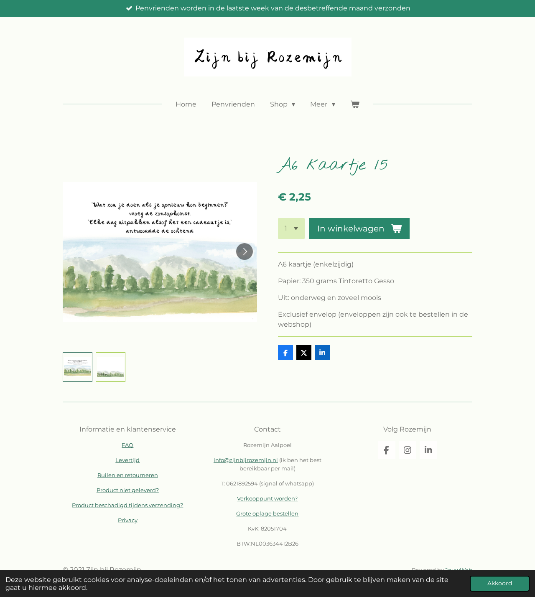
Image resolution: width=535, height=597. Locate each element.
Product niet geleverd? (128, 490)
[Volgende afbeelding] (244, 251)
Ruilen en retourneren (127, 475)
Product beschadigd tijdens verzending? (127, 505)
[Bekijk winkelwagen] (355, 104)
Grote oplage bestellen (267, 513)
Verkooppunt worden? (267, 498)
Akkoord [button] (499, 583)
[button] (77, 367)
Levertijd (127, 460)
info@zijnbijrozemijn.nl (246, 460)
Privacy (128, 520)
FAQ (127, 445)
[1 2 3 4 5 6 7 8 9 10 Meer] (291, 228)
